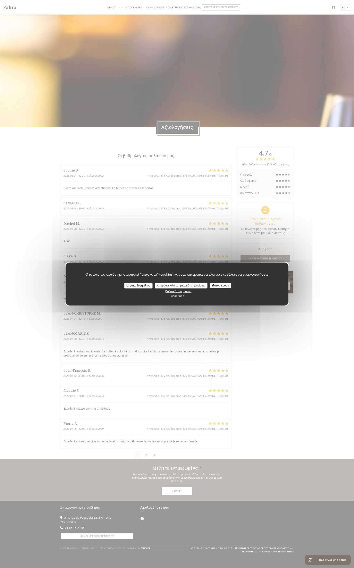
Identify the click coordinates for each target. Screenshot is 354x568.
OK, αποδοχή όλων (138, 285)
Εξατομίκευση (220, 285)
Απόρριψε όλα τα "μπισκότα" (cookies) (181, 285)
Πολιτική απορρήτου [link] (178, 291)
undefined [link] (177, 296)
